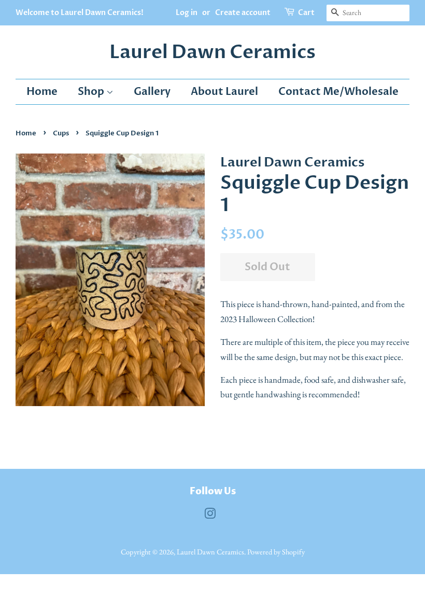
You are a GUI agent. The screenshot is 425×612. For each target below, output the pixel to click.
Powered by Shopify (276, 552)
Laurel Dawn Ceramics (212, 52)
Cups (61, 133)
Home (42, 92)
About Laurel (224, 92)
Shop (92, 92)
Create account (243, 13)
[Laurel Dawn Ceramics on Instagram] (210, 515)
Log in (186, 13)
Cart (306, 13)
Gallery (152, 92)
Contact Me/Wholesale (338, 92)
